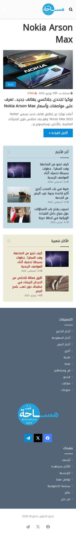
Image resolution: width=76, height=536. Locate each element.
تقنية (67, 357)
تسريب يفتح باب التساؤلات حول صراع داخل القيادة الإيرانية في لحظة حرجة (51, 213)
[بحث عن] (71, 11)
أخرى (67, 351)
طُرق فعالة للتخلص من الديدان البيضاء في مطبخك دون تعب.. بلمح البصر (27, 284)
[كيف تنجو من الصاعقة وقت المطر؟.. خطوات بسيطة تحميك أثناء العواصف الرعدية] (19, 170)
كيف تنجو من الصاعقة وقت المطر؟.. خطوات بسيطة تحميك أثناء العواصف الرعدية (54, 170)
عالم (67, 492)
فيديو (66, 377)
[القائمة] (5, 11)
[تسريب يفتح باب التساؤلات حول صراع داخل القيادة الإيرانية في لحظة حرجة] (19, 215)
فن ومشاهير (62, 370)
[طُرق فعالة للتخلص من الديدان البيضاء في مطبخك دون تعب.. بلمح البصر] (57, 283)
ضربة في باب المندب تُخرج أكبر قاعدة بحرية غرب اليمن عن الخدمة (51, 193)
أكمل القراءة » (58, 133)
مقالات (66, 383)
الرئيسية (65, 473)
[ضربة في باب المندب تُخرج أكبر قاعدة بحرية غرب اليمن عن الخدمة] (19, 194)
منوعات (65, 390)
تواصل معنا (63, 479)
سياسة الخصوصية (59, 486)
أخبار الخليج (63, 331)
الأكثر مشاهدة (60, 466)
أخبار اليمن (63, 344)
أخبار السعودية (61, 338)
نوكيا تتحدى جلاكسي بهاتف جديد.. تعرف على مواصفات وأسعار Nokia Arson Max (38, 103)
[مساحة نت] (53, 9)
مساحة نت (64, 93)
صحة (67, 364)
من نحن (65, 499)
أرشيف (66, 460)
